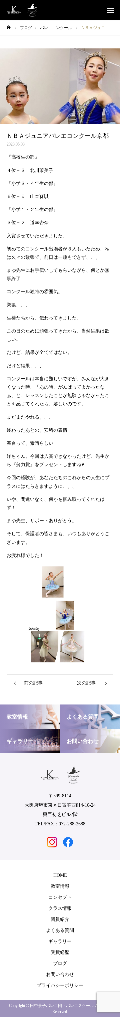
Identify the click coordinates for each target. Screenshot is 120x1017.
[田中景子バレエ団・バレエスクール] (22, 10)
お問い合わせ (60, 974)
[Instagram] (52, 842)
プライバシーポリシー (60, 985)
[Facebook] (68, 842)
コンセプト (60, 897)
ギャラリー (60, 941)
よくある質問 (60, 930)
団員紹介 (60, 919)
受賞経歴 (60, 952)
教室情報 (60, 886)
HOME (60, 875)
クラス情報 (60, 908)
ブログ (60, 963)
